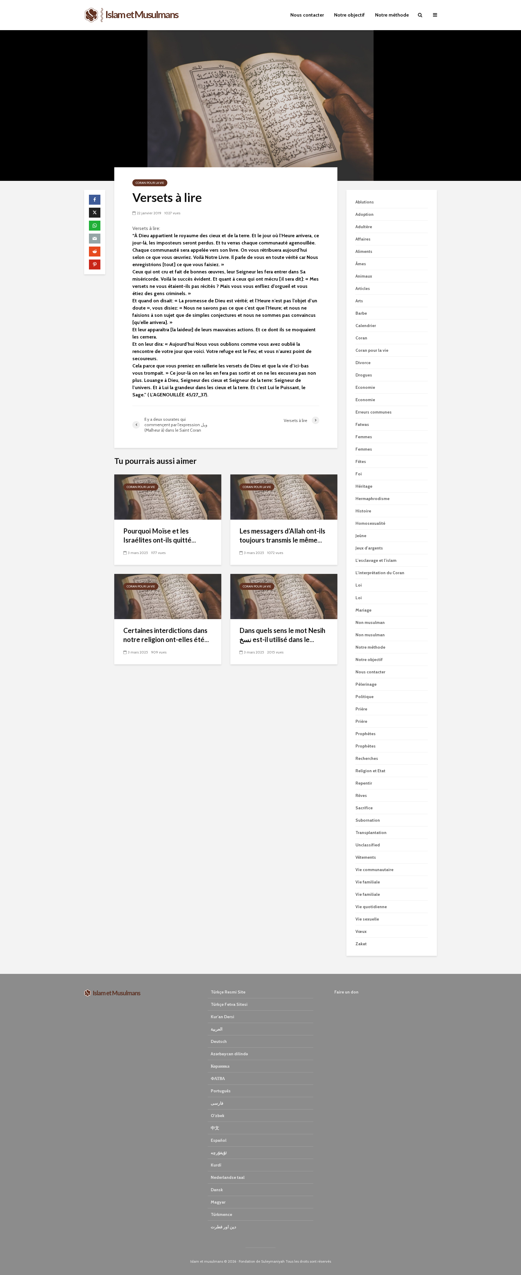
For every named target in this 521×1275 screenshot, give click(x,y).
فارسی (217, 1103)
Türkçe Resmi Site (228, 992)
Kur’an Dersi (222, 1016)
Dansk (217, 1189)
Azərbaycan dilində (229, 1053)
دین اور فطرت (223, 1226)
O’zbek (217, 1115)
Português (221, 1091)
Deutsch (219, 1041)
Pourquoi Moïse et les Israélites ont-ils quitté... (159, 535)
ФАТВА (218, 1078)
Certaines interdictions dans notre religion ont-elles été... (166, 635)
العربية (217, 1029)
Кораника (220, 1066)
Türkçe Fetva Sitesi (229, 1004)
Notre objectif (349, 15)
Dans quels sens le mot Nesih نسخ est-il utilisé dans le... (282, 635)
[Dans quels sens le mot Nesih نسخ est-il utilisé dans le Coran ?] (283, 596)
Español (218, 1140)
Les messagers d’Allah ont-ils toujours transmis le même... (282, 535)
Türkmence (221, 1214)
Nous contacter (307, 15)
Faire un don (346, 992)
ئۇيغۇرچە (219, 1152)
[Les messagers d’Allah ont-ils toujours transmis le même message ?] (283, 496)
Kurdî (216, 1165)
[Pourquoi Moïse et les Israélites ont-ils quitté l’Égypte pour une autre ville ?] (167, 496)
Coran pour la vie (150, 183)
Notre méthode (392, 15)
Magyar (218, 1202)
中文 (215, 1128)
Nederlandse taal (228, 1177)
